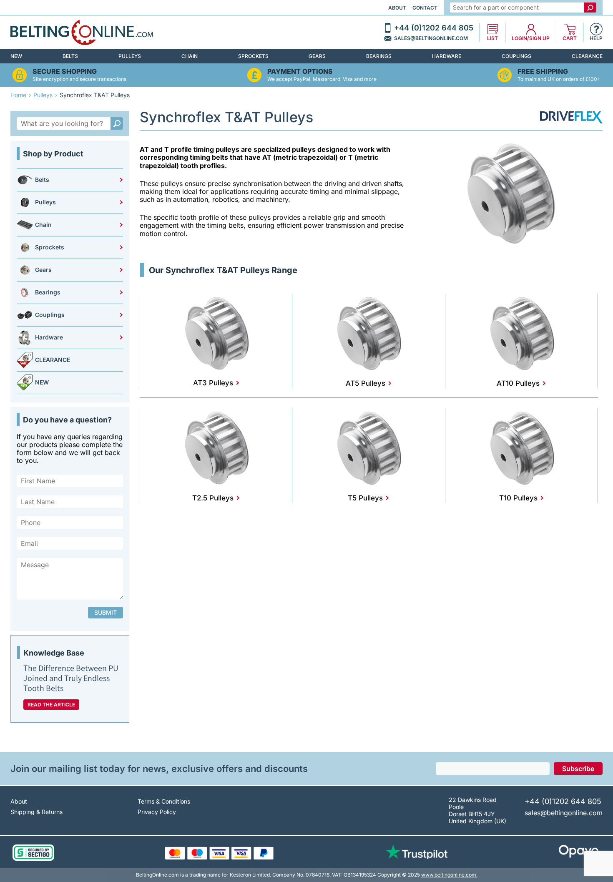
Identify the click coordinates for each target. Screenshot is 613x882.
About (397, 8)
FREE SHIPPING (543, 71)
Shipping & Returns (36, 811)
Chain (189, 56)
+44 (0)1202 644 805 (433, 28)
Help (596, 38)
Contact (424, 8)
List (492, 38)
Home (18, 94)
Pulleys (129, 56)
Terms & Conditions (164, 801)
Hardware (446, 56)
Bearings (379, 56)
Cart (570, 38)
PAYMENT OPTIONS (300, 71)
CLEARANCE (587, 56)
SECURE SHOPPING (65, 71)
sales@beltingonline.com (431, 38)
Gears (317, 56)
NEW (16, 56)
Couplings (516, 56)
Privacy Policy (157, 811)
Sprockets (253, 56)
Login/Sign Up (531, 38)
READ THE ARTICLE (51, 704)
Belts (70, 56)
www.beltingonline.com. (449, 875)
